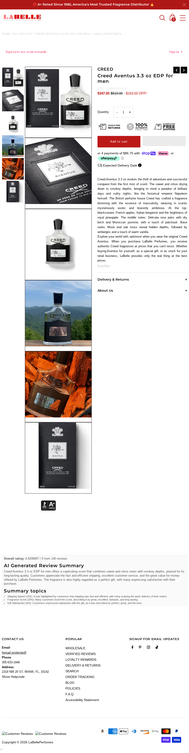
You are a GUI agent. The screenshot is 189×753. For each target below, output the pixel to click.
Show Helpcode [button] (13, 676)
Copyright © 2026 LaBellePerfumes (27, 742)
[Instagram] (148, 648)
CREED (105, 69)
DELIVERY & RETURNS (82, 665)
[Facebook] (132, 648)
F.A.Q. (69, 694)
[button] (164, 141)
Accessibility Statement (82, 700)
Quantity (103, 112)
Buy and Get (22, 33)
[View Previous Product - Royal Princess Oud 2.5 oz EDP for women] (176, 70)
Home (6, 33)
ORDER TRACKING (79, 677)
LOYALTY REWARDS (80, 659)
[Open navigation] (183, 17)
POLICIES (72, 688)
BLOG (69, 682)
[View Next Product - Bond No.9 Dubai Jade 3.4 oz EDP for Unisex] (184, 70)
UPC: (101, 88)
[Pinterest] (140, 648)
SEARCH (72, 671)
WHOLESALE (75, 648)
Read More (103, 265)
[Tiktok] (157, 648)
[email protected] (14, 652)
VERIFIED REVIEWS (80, 654)
